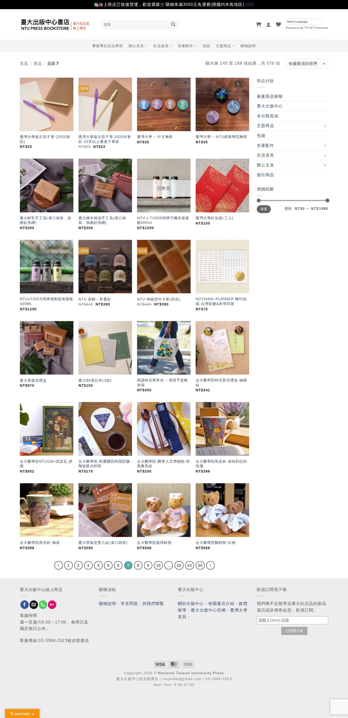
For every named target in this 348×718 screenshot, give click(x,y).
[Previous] (58, 565)
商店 (38, 63)
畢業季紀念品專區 (107, 46)
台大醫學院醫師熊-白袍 (216, 543)
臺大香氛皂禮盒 (33, 380)
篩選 (264, 209)
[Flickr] (52, 604)
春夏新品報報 (270, 96)
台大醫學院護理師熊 (154, 543)
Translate (321, 27)
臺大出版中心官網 (208, 610)
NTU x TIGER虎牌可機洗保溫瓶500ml (163, 220)
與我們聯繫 (153, 603)
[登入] (268, 24)
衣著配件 (185, 46)
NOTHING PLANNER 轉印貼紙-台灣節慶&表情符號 (221, 301)
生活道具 (160, 46)
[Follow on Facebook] (24, 604)
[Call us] (43, 604)
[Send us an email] (34, 604)
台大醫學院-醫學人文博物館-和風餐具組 (163, 463)
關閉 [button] (250, 4)
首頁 (24, 63)
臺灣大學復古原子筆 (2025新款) (45, 139)
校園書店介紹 (221, 603)
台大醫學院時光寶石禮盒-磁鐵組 (221, 382)
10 (158, 565)
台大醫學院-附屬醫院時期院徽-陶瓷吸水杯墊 (105, 463)
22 (179, 565)
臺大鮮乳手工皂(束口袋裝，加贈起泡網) (45, 220)
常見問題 (129, 603)
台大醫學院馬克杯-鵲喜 (40, 543)
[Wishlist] (278, 24)
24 (200, 565)
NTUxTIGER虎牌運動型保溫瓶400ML (46, 301)
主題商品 (223, 46)
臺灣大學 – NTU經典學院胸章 (221, 137)
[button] (258, 24)
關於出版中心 (191, 603)
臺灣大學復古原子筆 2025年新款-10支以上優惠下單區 (104, 139)
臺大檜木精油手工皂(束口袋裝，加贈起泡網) (102, 220)
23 (189, 565)
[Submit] (173, 24)
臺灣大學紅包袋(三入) (214, 218)
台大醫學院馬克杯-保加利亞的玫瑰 (221, 463)
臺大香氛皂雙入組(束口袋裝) (103, 543)
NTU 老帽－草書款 (94, 299)
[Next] (210, 565)
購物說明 (248, 46)
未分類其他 (268, 116)
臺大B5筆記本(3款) (95, 380)
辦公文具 (136, 46)
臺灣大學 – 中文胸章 (155, 137)
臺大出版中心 (270, 106)
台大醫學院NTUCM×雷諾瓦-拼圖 (46, 463)
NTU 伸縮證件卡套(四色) (158, 299)
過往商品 (265, 175)
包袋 (206, 46)
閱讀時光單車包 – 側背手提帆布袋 (162, 382)
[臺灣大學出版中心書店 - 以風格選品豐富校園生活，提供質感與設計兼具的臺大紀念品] (56, 24)
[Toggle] (325, 126)
